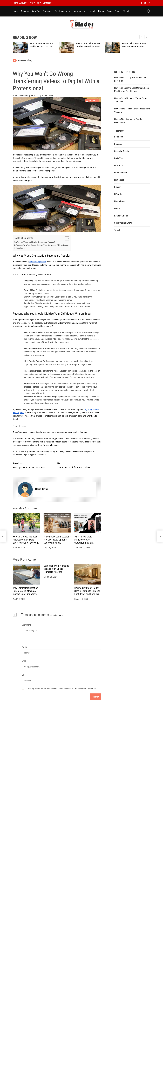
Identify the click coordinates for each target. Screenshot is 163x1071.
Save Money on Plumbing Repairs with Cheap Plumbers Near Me (56, 568)
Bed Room (119, 137)
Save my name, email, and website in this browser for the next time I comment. (61, 688)
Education (47, 11)
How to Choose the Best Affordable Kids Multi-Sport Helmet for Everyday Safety (26, 541)
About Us (23, 3)
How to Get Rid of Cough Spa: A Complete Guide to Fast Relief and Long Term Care (87, 592)
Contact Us (47, 3)
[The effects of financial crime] (160, 536)
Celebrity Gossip (121, 151)
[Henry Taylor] (25, 489)
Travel (126, 11)
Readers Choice (114, 11)
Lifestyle (92, 11)
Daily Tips (35, 11)
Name (24, 647)
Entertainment (61, 11)
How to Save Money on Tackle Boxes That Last (41, 45)
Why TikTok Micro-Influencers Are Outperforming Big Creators (83, 541)
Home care (78, 11)
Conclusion (20, 248)
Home (15, 3)
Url (23, 675)
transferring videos (37, 261)
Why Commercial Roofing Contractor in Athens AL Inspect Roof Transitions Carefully (25, 592)
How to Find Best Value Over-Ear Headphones (134, 45)
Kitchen (117, 187)
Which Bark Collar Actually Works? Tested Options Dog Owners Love (57, 539)
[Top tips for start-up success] (3, 536)
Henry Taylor (47, 95)
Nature (101, 11)
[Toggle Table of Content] (66, 238)
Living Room (120, 201)
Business (25, 11)
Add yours (58, 615)
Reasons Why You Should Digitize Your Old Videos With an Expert (42, 245)
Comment (26, 625)
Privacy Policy (35, 3)
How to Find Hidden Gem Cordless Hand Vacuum (88, 45)
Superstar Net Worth (123, 223)
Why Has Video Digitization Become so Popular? (35, 242)
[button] (147, 37)
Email (24, 661)
